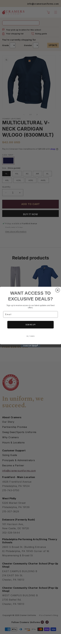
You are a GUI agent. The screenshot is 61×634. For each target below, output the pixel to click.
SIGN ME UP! (30, 324)
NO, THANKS (30, 336)
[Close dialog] (57, 290)
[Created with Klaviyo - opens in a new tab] (30, 345)
